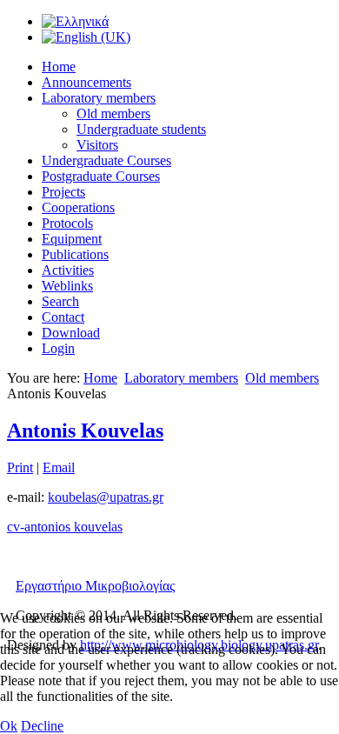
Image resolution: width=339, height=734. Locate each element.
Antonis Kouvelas (85, 430)
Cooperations (78, 207)
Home (59, 66)
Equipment (72, 238)
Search (60, 301)
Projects (63, 191)
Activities (68, 270)
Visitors (97, 144)
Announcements (86, 82)
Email (59, 467)
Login (58, 348)
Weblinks (67, 285)
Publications (75, 254)
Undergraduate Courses (106, 160)
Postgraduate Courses (101, 176)
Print (20, 467)
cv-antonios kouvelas (65, 526)
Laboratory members (99, 97)
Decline (42, 725)
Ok (8, 725)
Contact (63, 317)
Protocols (67, 223)
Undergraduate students (141, 129)
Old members (113, 113)
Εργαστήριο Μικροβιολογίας (95, 585)
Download (71, 332)
